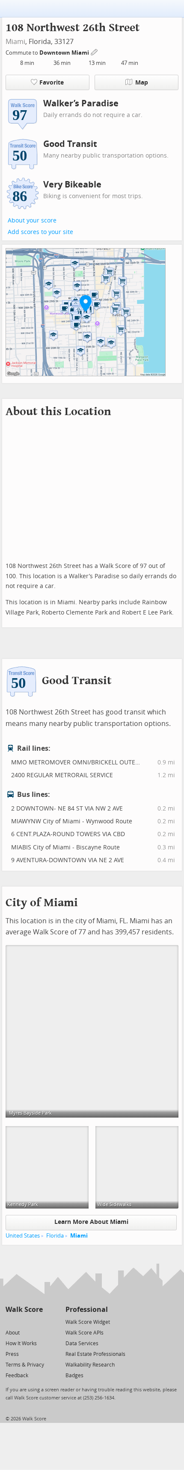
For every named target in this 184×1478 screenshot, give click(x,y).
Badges (74, 1375)
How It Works (21, 1343)
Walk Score (24, 1309)
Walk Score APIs (84, 1333)
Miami (15, 42)
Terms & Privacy (25, 1365)
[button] (85, 303)
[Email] (37, 1321)
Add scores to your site (40, 232)
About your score (32, 220)
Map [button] (141, 82)
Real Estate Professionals (95, 1354)
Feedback (17, 1375)
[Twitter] (10, 1321)
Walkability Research (90, 1365)
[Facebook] (24, 1321)
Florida (55, 1235)
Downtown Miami (64, 53)
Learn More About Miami (91, 1222)
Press (12, 1354)
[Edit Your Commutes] (94, 51)
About (13, 1333)
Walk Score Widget (87, 1322)
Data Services (81, 1343)
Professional (86, 1309)
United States (23, 1235)
